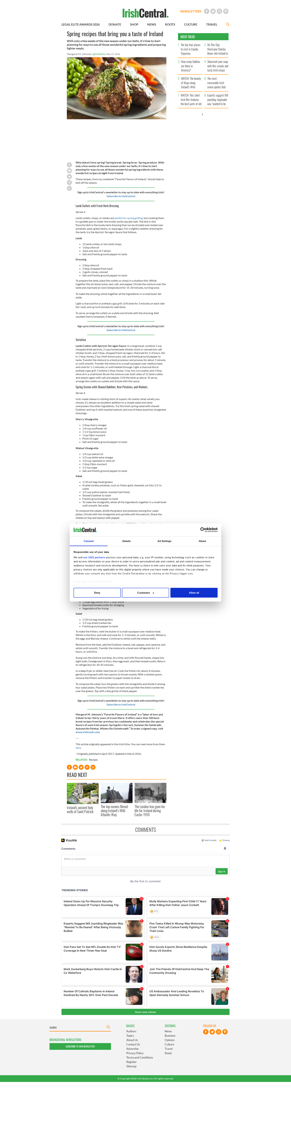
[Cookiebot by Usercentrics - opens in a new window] (203, 529)
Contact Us (133, 1044)
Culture (169, 1044)
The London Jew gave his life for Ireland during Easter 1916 (150, 810)
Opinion (169, 1040)
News (168, 1031)
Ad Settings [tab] (164, 540)
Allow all (194, 592)
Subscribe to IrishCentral (121, 196)
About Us (132, 1040)
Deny (97, 592)
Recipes (93, 759)
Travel (169, 1048)
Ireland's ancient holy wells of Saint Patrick (80, 809)
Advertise (132, 1048)
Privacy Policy (135, 1053)
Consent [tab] (89, 540)
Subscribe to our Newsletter (80, 1046)
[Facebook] (206, 11)
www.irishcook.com (88, 732)
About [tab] (202, 540)
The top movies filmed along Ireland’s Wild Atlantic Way (114, 810)
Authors (131, 1031)
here (78, 747)
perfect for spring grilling (129, 218)
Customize (143, 592)
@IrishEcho (99, 54)
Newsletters (190, 11)
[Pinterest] (226, 11)
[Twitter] (213, 11)
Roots (168, 1053)
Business (170, 1035)
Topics (130, 1035)
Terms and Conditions (139, 1057)
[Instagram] (219, 11)
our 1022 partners (94, 557)
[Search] (228, 25)
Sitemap (131, 1066)
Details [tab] (126, 540)
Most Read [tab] (188, 36)
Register (131, 1062)
